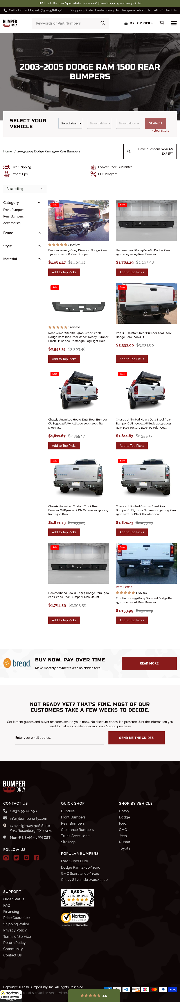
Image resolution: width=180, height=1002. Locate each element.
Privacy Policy (15, 930)
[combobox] (70, 23)
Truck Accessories (76, 836)
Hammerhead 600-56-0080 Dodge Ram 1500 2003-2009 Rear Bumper (143, 252)
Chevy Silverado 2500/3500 (84, 880)
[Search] (103, 23)
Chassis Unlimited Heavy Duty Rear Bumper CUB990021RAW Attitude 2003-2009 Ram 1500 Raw (77, 423)
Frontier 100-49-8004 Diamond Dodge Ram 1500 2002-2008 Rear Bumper (145, 600)
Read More (149, 663)
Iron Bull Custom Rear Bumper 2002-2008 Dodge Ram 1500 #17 (144, 335)
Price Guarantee (16, 918)
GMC (123, 830)
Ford (122, 823)
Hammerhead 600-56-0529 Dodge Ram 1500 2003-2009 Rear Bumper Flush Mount (78, 595)
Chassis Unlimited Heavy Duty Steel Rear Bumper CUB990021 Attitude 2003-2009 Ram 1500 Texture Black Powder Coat (143, 423)
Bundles (68, 811)
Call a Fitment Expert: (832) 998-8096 (35, 10)
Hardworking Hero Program (115, 10)
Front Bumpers (13, 210)
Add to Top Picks (64, 272)
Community (13, 949)
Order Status (13, 899)
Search (155, 123)
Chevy (124, 811)
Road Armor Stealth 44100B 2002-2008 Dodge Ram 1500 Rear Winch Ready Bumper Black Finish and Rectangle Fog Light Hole (78, 337)
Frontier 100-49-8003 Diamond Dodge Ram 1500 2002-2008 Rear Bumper (77, 252)
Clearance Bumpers (77, 830)
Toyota (124, 848)
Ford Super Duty (74, 861)
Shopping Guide (81, 10)
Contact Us (168, 10)
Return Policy (14, 943)
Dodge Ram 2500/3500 (80, 867)
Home (7, 151)
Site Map (68, 842)
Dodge (124, 817)
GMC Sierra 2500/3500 (80, 873)
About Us (143, 10)
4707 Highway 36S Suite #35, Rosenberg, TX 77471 (31, 828)
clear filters (160, 130)
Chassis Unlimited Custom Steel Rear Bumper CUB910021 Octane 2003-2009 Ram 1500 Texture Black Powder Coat (146, 510)
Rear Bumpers (13, 216)
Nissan (124, 842)
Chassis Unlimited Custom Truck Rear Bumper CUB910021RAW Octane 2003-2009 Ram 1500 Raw (78, 510)
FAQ (155, 10)
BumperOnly (39, 987)
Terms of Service (17, 937)
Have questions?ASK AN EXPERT (155, 151)
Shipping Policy (16, 924)
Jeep (123, 836)
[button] (11, 996)
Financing (11, 912)
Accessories (11, 223)
